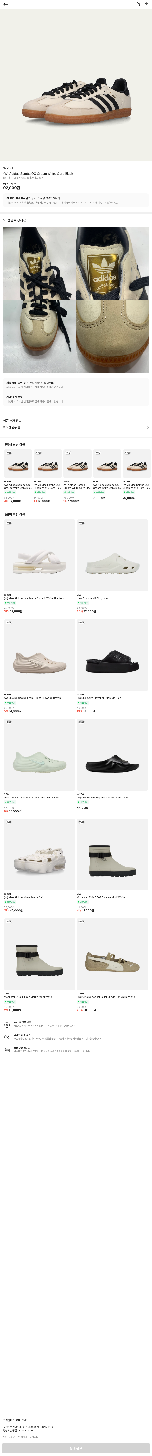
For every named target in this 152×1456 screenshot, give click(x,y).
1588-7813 (20, 1420)
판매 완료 (76, 1448)
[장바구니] (138, 4)
